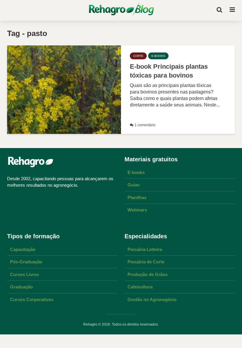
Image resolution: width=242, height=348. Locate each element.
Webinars (137, 209)
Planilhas (136, 197)
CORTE (138, 56)
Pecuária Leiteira (144, 249)
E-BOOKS (158, 56)
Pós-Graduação (26, 261)
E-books (136, 172)
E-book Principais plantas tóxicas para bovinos (169, 71)
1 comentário (145, 125)
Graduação (21, 286)
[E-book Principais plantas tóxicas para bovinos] (64, 89)
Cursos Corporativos (31, 299)
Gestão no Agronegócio (151, 299)
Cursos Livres (24, 274)
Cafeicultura (140, 286)
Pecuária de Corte (145, 261)
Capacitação (22, 249)
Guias (133, 184)
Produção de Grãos (147, 274)
